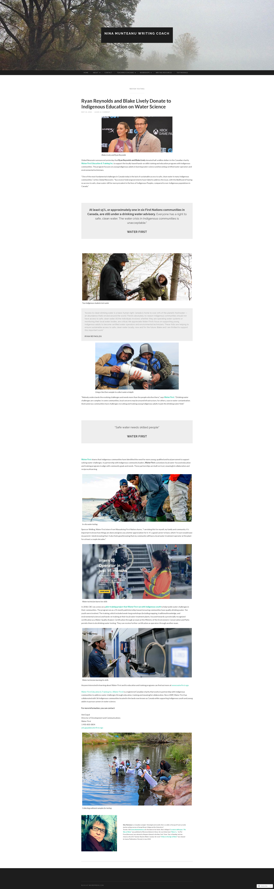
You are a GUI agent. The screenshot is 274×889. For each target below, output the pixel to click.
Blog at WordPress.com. (92, 885)
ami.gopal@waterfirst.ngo (92, 727)
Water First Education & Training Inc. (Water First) (102, 692)
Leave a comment (102, 112)
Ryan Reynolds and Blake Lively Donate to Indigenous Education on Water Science (126, 103)
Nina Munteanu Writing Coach (137, 33)
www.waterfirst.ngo (180, 685)
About (95, 72)
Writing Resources (164, 72)
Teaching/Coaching (125, 72)
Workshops (145, 72)
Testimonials (182, 72)
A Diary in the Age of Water (169, 837)
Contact (108, 72)
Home (86, 72)
